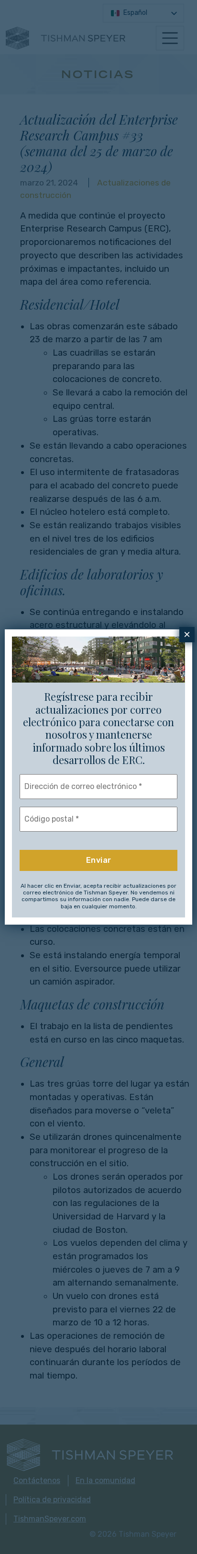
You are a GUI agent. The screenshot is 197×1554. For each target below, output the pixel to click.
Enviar (98, 860)
